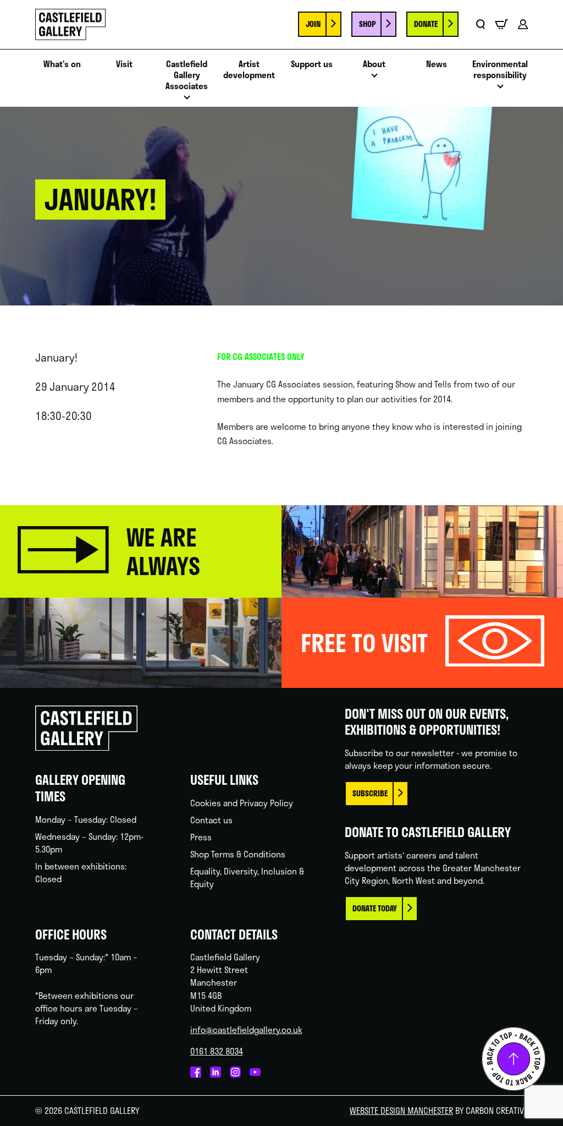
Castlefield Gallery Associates (186, 74)
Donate (426, 24)
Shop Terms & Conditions (237, 854)
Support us (312, 63)
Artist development (249, 69)
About (374, 63)
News (436, 63)
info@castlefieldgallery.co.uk (246, 1029)
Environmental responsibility (500, 69)
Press (201, 837)
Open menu (187, 100)
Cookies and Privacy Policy (241, 803)
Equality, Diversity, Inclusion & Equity (247, 877)
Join (313, 24)
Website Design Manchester (401, 1110)
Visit (124, 63)
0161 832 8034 (216, 1051)
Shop (367, 24)
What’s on (62, 63)
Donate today (374, 908)
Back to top (513, 1059)
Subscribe (370, 793)
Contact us (211, 820)
